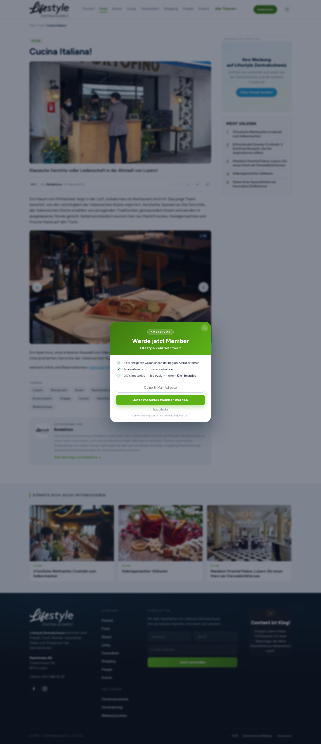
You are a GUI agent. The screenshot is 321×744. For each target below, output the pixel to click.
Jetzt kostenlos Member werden (160, 400)
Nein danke (160, 409)
